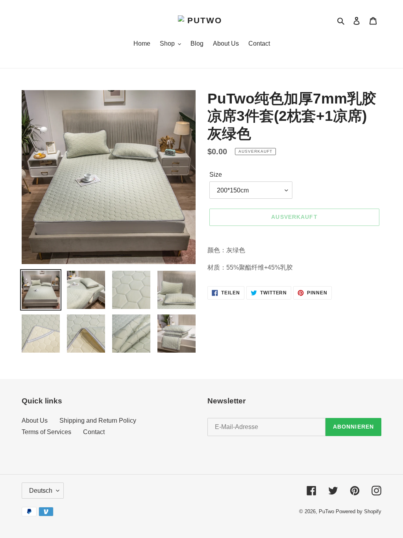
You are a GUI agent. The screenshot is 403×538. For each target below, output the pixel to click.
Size (215, 174)
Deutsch (40, 490)
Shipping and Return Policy (97, 420)
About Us (35, 420)
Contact (94, 432)
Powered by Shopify (358, 511)
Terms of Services (46, 432)
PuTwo (326, 511)
